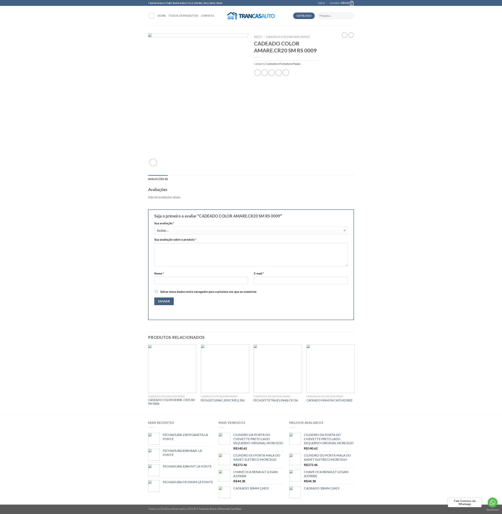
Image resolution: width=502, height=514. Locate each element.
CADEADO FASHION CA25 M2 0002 (329, 400)
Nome (159, 273)
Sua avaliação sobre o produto (175, 239)
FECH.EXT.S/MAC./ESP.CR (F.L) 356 (222, 400)
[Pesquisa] (151, 16)
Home (162, 15)
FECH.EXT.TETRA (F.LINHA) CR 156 (276, 400)
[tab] (158, 179)
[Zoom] (153, 162)
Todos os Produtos (183, 15)
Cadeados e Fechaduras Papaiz (288, 36)
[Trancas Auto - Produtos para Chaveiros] (251, 16)
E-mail (259, 273)
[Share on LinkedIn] (286, 72)
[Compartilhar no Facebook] (257, 72)
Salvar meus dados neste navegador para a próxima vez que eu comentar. (208, 291)
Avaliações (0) (158, 179)
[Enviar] (350, 16)
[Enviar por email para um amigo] (271, 72)
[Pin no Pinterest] (279, 72)
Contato (207, 15)
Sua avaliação (164, 223)
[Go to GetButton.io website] (492, 510)
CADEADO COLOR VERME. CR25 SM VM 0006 (171, 401)
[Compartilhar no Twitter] (264, 72)
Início (258, 36)
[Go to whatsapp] (492, 502)
